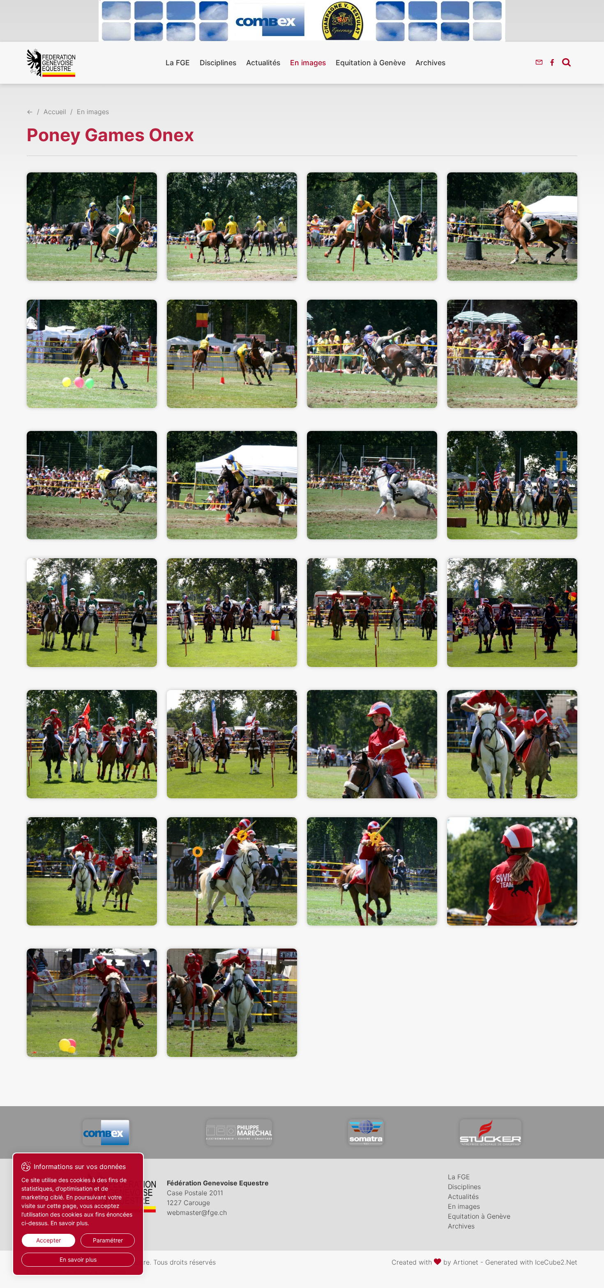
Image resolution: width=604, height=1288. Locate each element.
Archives (430, 62)
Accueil (55, 112)
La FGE (178, 62)
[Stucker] (490, 1132)
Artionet (465, 1262)
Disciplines (218, 62)
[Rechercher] (566, 61)
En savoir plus (78, 1259)
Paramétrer (108, 1240)
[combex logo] (106, 1132)
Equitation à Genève (371, 62)
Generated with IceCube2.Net (531, 1262)
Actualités (263, 62)
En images (308, 62)
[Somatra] (366, 1132)
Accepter (48, 1240)
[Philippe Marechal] (239, 1132)
